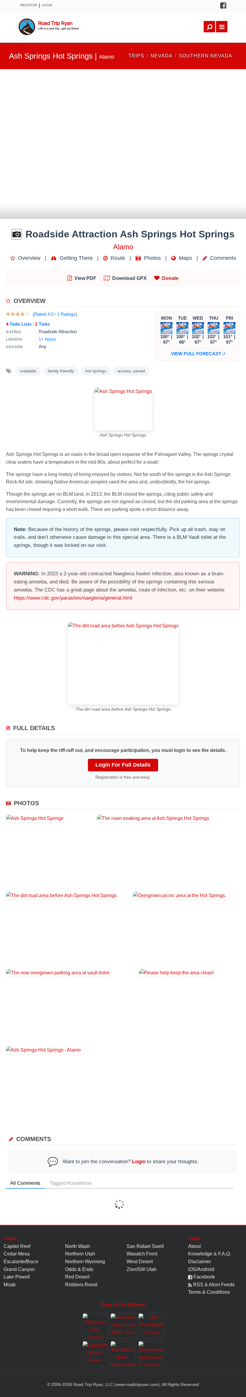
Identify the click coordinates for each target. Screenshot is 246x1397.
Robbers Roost (81, 1284)
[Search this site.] (209, 26)
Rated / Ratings (55, 314)
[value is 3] (18, 314)
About (194, 1246)
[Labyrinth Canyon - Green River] (95, 1353)
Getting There (75, 258)
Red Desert (77, 1276)
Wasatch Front (142, 1253)
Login (47, 5)
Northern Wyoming (85, 1261)
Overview (28, 258)
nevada (161, 55)
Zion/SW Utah (142, 1269)
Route (117, 258)
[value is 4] (22, 314)
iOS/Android (201, 1269)
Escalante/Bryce (21, 1261)
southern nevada (205, 55)
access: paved (131, 371)
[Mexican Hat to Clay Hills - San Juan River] (123, 1326)
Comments (222, 258)
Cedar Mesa (17, 1253)
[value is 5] (27, 314)
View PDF (85, 278)
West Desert (140, 1261)
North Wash (77, 1246)
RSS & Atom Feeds (213, 1284)
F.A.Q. (224, 1253)
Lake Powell (17, 1276)
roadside (28, 371)
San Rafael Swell (145, 1246)
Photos (151, 258)
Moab (10, 1284)
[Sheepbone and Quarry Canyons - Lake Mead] (151, 1353)
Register (28, 5)
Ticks (42, 324)
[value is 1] (8, 314)
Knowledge (200, 1253)
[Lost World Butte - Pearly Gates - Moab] (151, 1326)
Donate (170, 278)
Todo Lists (19, 324)
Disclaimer (199, 1261)
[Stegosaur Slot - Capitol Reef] (95, 1326)
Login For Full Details (123, 765)
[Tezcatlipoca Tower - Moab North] (123, 1353)
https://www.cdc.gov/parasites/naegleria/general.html (73, 598)
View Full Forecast (196, 353)
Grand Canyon (19, 1269)
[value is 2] (13, 314)
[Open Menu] (221, 26)
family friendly (61, 371)
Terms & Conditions (209, 1292)
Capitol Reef (17, 1246)
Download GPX (129, 278)
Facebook (203, 1276)
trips (136, 55)
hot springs (95, 371)
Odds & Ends (79, 1269)
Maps (184, 258)
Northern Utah (80, 1253)
